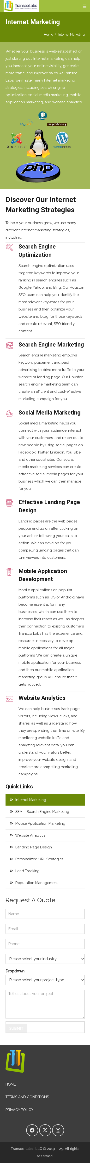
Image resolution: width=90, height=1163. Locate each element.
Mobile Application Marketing (39, 823)
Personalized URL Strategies (38, 859)
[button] (84, 6)
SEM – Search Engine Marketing (41, 811)
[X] (45, 1130)
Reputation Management (36, 883)
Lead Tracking (27, 871)
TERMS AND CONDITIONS (27, 1097)
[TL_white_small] (21, 6)
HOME (11, 1084)
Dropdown (15, 971)
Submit (16, 1028)
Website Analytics (29, 835)
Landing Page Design (33, 847)
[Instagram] (58, 1130)
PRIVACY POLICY (19, 1110)
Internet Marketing (30, 800)
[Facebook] (32, 1130)
